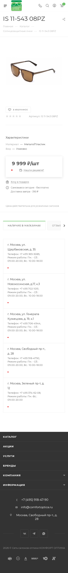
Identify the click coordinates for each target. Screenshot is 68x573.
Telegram (34, 534)
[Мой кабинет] (54, 6)
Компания (12, 475)
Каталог (10, 436)
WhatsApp (44, 534)
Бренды (9, 465)
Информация (14, 484)
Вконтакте (24, 534)
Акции (8, 446)
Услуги (9, 456)
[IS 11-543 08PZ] (34, 71)
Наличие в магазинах (24, 225)
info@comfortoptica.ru (37, 507)
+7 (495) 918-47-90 (34, 499)
